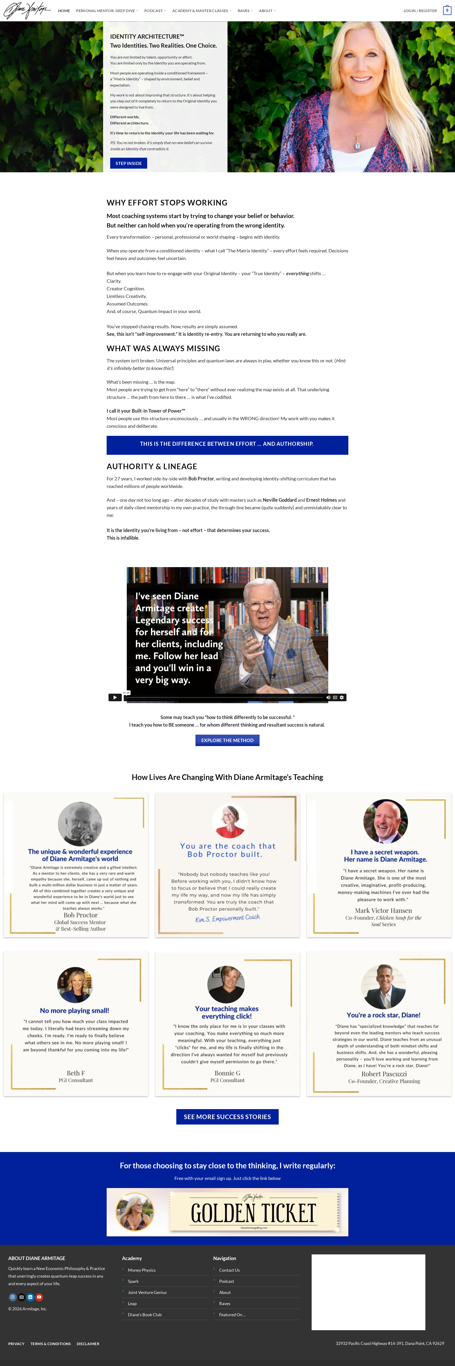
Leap (132, 1303)
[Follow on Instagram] (13, 1297)
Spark (133, 1281)
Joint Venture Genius (147, 1292)
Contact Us (229, 1270)
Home (64, 10)
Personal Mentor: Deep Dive (105, 10)
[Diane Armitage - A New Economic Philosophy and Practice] (27, 10)
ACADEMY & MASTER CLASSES (200, 10)
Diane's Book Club (145, 1314)
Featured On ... (232, 1314)
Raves (244, 10)
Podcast (153, 10)
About (266, 10)
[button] (420, 10)
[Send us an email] (22, 1297)
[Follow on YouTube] (39, 1297)
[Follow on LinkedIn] (30, 1297)
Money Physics (142, 1270)
